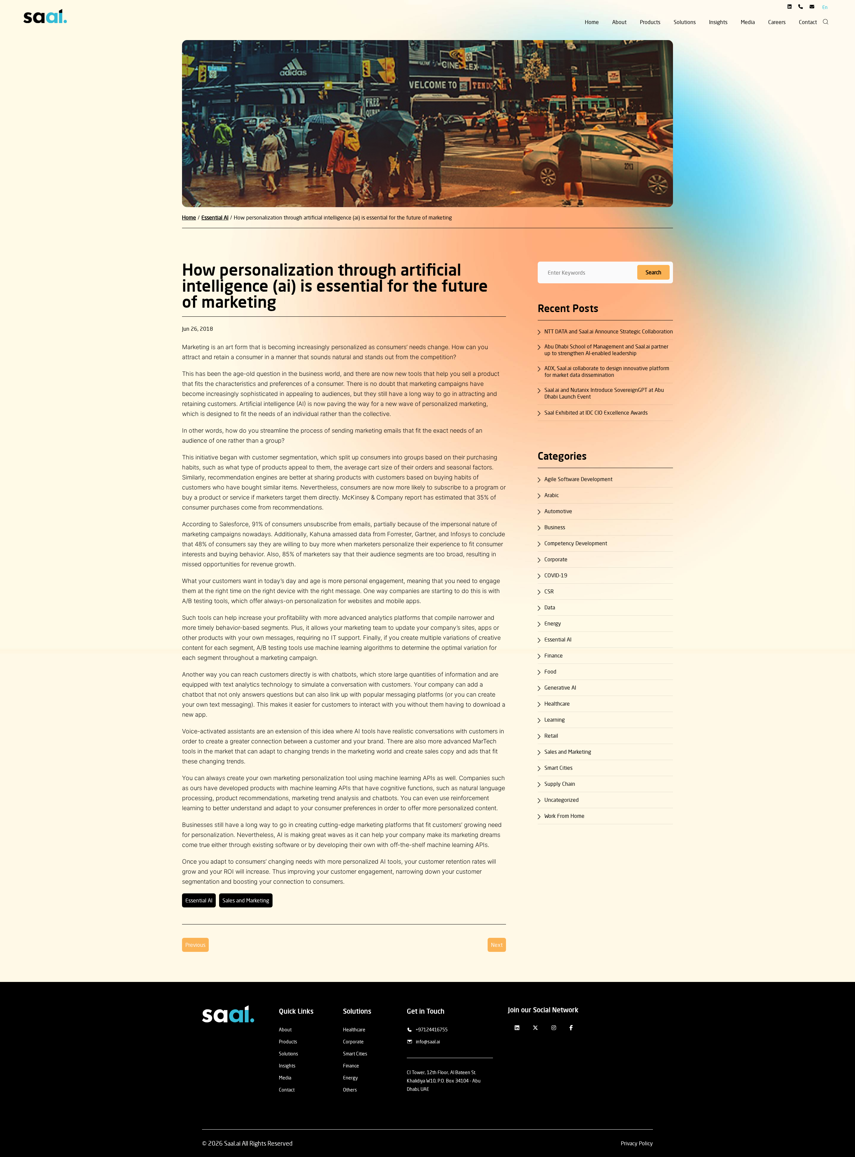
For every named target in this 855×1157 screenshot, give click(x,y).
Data (549, 607)
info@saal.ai (428, 1041)
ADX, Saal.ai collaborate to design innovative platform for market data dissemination (606, 371)
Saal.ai (232, 1143)
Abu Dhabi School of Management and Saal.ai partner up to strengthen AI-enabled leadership (606, 349)
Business (554, 527)
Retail (551, 735)
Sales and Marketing (245, 900)
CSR (549, 591)
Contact (808, 22)
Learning (554, 719)
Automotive (558, 511)
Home (592, 22)
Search (653, 272)
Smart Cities (558, 767)
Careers (777, 22)
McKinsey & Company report (382, 497)
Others (350, 1090)
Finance (553, 655)
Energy (552, 623)
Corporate (555, 559)
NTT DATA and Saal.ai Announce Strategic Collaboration (608, 331)
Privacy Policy (637, 1143)
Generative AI (560, 687)
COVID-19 (555, 575)
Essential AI (198, 900)
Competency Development (575, 543)
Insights (718, 22)
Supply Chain (559, 783)
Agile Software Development (578, 479)
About (619, 22)
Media (748, 22)
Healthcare (557, 703)
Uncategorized (561, 800)
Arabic (551, 495)
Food (550, 671)
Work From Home (564, 816)
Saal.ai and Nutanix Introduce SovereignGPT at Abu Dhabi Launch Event (604, 393)
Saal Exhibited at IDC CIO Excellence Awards (596, 412)
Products (650, 22)
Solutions (685, 22)
